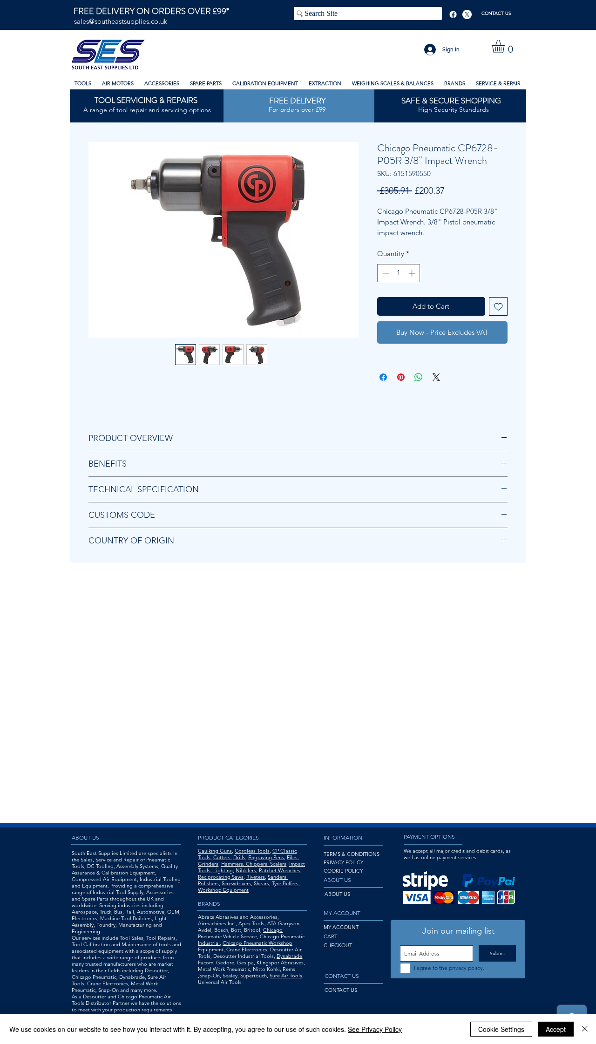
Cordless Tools (252, 850)
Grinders (208, 864)
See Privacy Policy (375, 1029)
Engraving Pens (266, 857)
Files (292, 857)
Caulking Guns (215, 850)
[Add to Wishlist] (498, 306)
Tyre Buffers (285, 883)
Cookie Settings (501, 1029)
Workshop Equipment (223, 890)
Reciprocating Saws (221, 877)
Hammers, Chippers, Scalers (253, 864)
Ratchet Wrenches (279, 870)
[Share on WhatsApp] (418, 377)
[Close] (584, 1029)
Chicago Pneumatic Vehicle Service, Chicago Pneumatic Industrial (251, 936)
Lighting (223, 870)
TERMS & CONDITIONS (351, 854)
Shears (261, 883)
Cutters (221, 857)
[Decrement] (385, 273)
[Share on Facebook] (383, 377)
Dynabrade (289, 956)
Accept (556, 1029)
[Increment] (412, 273)
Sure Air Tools (286, 975)
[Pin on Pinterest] (400, 377)
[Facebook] (453, 14)
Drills (239, 857)
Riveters (255, 877)
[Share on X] (436, 377)
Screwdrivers (236, 883)
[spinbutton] (398, 273)
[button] (506, 46)
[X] (467, 14)
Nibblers (246, 870)
